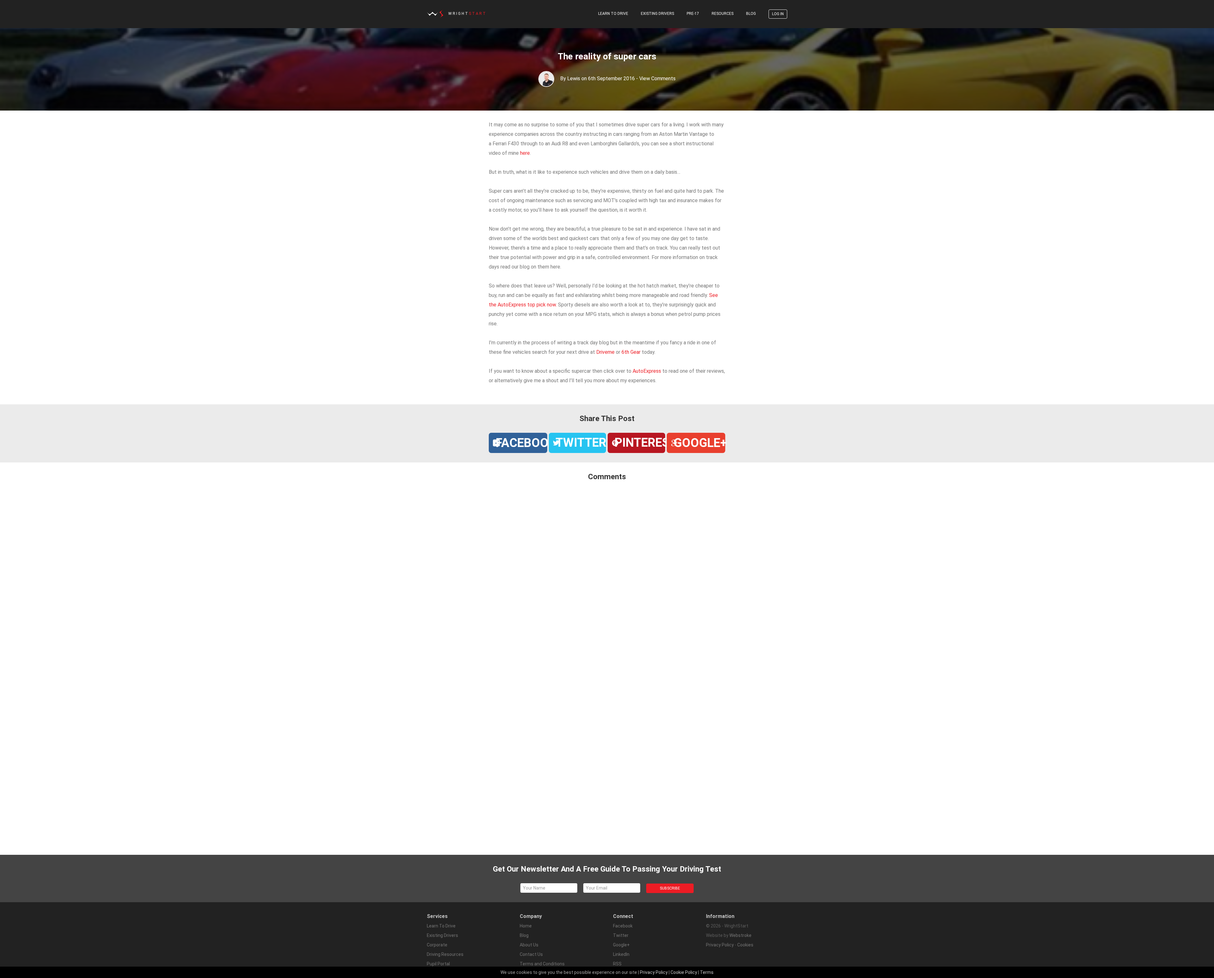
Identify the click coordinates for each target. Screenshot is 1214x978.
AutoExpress (647, 371)
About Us (529, 944)
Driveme (605, 352)
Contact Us (531, 954)
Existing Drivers (657, 13)
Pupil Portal (438, 963)
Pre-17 (693, 13)
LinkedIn (621, 954)
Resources (722, 13)
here (525, 153)
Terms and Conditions (542, 963)
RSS (617, 963)
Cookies (745, 944)
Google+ (621, 944)
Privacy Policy (720, 944)
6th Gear (632, 352)
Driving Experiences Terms (547, 973)
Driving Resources (445, 954)
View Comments (657, 78)
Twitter (620, 935)
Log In (778, 14)
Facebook (623, 925)
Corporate (437, 944)
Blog (751, 13)
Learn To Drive (613, 13)
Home (526, 925)
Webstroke (740, 935)
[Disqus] (607, 570)
